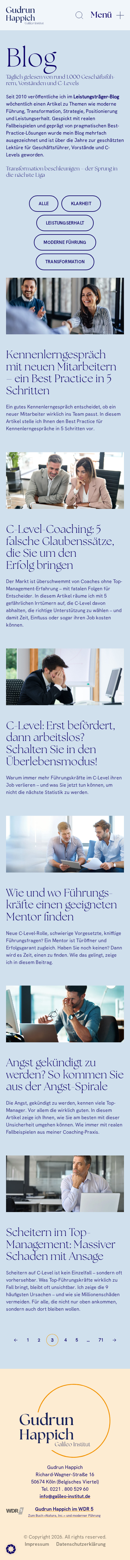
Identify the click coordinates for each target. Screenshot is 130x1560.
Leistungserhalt (65, 223)
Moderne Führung (65, 242)
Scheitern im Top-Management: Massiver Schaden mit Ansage (60, 1245)
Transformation (65, 261)
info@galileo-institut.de (65, 1496)
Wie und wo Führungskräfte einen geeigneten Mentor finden (61, 905)
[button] (11, 1549)
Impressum (37, 1544)
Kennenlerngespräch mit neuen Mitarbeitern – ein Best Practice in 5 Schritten (61, 373)
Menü (101, 15)
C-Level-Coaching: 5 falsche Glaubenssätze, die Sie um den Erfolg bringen (60, 548)
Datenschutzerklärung (81, 1544)
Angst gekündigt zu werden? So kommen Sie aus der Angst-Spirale (65, 1075)
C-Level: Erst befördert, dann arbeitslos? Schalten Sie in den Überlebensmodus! (60, 744)
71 (101, 1340)
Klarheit (81, 203)
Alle (44, 203)
